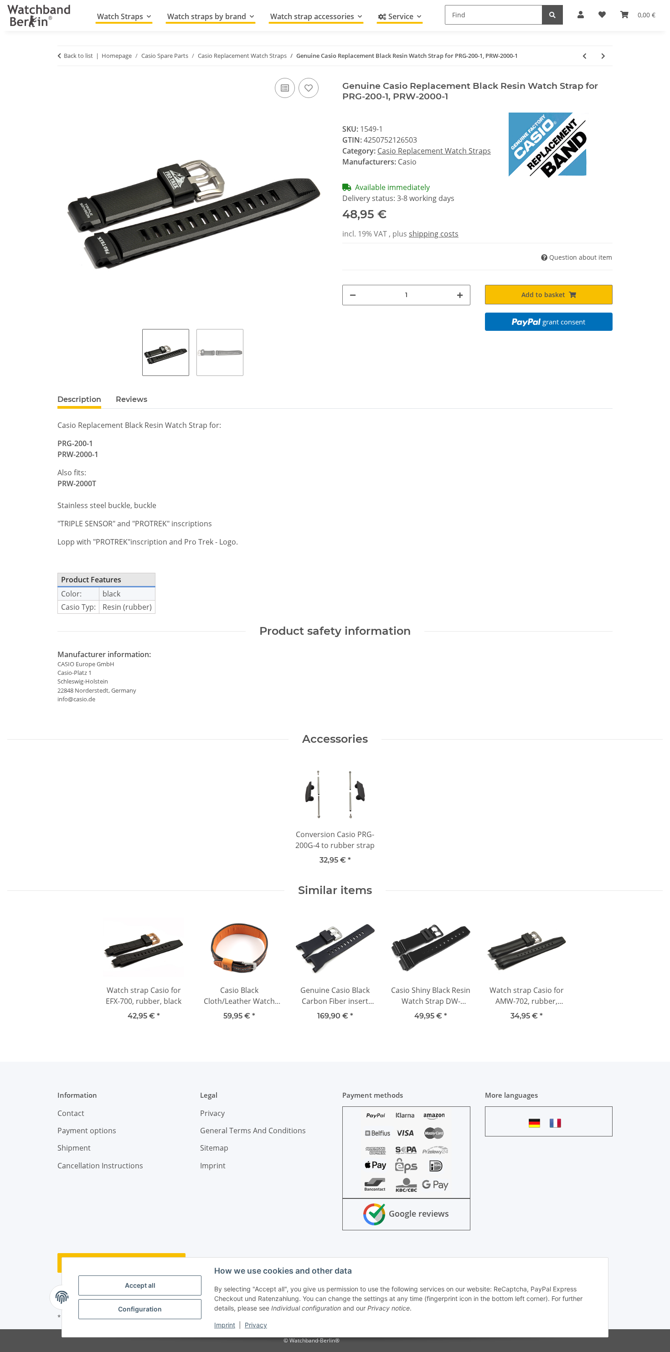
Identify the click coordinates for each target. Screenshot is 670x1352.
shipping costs (434, 234)
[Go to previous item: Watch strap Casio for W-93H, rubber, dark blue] (584, 56)
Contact (70, 1113)
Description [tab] (79, 399)
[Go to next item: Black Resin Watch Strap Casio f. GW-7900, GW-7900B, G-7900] (603, 56)
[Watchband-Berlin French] (558, 1123)
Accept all (140, 1285)
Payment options (86, 1131)
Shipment (74, 1148)
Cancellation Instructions (100, 1166)
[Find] (552, 15)
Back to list (78, 55)
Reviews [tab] (131, 399)
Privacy (256, 1325)
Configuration (140, 1309)
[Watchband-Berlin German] (537, 1123)
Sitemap (214, 1148)
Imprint (224, 1325)
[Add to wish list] (309, 88)
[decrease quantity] (353, 295)
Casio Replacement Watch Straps (434, 151)
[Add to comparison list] (285, 88)
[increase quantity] (460, 295)
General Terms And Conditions (253, 1131)
